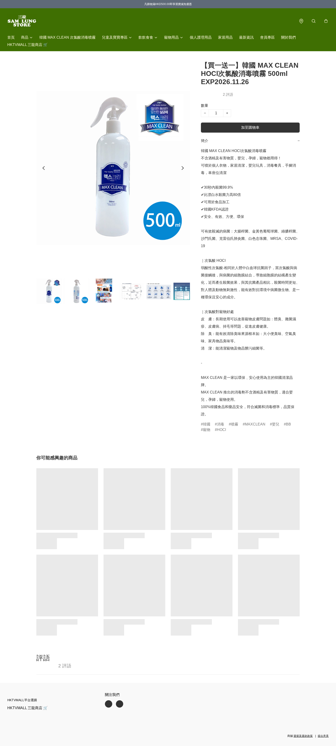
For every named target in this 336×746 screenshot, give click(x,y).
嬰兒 (275, 424)
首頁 (11, 37)
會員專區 (267, 37)
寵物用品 (171, 37)
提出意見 (323, 736)
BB (288, 424)
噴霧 (234, 424)
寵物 (206, 430)
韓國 (206, 424)
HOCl (221, 430)
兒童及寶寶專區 (115, 37)
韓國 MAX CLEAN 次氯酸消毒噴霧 (67, 37)
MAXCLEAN (255, 424)
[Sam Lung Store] (22, 21)
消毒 (220, 424)
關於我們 (288, 37)
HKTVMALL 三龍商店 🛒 (27, 45)
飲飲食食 (146, 37)
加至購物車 (250, 127)
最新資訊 (246, 37)
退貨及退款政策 (303, 736)
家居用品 (225, 37)
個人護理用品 (201, 37)
